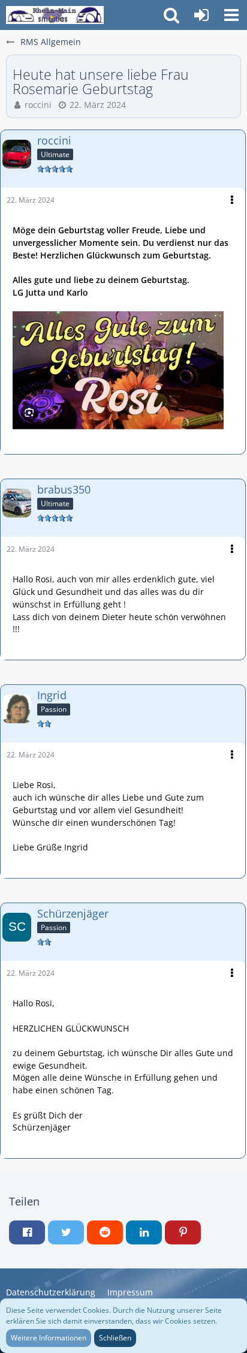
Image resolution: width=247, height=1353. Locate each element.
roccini (38, 104)
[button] (231, 15)
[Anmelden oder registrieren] (201, 15)
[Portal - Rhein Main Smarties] (55, 15)
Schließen (115, 1338)
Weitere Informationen (48, 1338)
